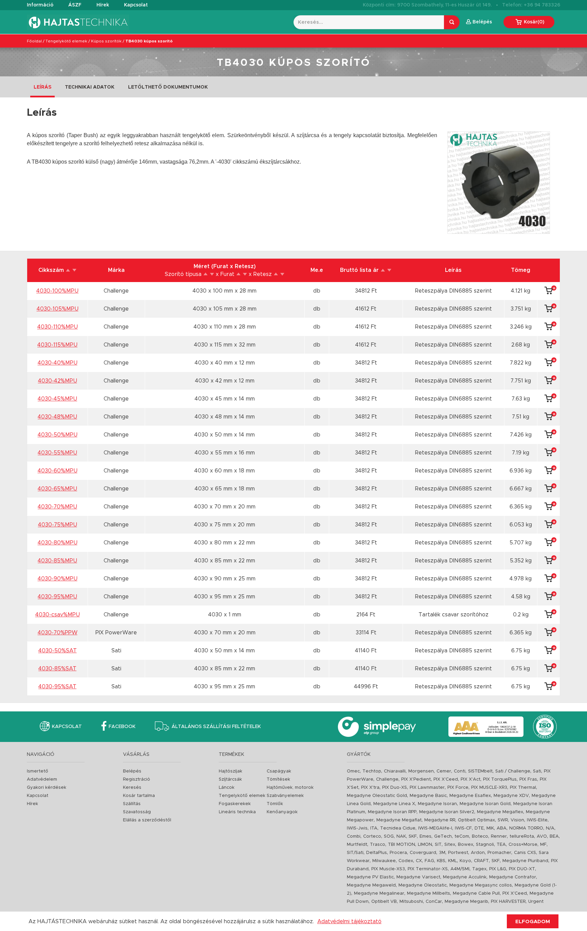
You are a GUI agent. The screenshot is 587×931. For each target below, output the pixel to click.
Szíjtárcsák (230, 779)
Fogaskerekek (235, 804)
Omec (353, 771)
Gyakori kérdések (46, 787)
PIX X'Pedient (416, 779)
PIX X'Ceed (445, 779)
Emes (425, 836)
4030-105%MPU (57, 309)
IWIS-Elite (537, 820)
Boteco (480, 836)
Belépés (132, 771)
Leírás (42, 87)
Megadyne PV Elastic (370, 877)
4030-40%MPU (57, 363)
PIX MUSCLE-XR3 (489, 787)
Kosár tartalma (139, 796)
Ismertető (37, 771)
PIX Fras (528, 779)
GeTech (443, 836)
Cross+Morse (523, 844)
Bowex (465, 844)
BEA (554, 836)
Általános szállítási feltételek (216, 726)
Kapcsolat (136, 5)
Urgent (536, 901)
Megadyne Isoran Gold (485, 804)
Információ (40, 5)
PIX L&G (497, 869)
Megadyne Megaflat (399, 820)
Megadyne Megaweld (371, 885)
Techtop (371, 771)
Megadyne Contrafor (512, 877)
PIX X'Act (470, 779)
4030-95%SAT (57, 686)
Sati (537, 771)
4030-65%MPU (57, 488)
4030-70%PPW (57, 632)
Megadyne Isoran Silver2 (446, 812)
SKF (413, 836)
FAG (429, 861)
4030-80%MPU (57, 542)
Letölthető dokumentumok (168, 87)
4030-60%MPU (57, 470)
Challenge (387, 779)
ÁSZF (75, 5)
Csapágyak (279, 771)
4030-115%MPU (57, 345)
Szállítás (132, 804)
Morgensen (421, 771)
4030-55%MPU (57, 452)
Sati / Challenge (512, 771)
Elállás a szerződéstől (147, 820)
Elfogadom (532, 921)
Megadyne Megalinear (379, 893)
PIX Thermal (523, 787)
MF (543, 844)
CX (419, 861)
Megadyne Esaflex (470, 796)
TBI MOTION (401, 844)
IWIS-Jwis (357, 828)
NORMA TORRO (526, 828)
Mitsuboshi (411, 901)
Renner (499, 836)
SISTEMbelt (480, 771)
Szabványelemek (285, 796)
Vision (517, 820)
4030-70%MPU (57, 506)
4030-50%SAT (57, 650)
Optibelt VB (384, 901)
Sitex (449, 844)
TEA (501, 844)
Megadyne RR (439, 820)
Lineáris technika (237, 812)
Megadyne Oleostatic (422, 885)
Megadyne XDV (511, 796)
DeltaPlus (376, 853)
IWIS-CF (463, 828)
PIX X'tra (370, 787)
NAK (401, 836)
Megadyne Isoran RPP (392, 812)
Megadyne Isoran (437, 804)
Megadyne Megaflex (500, 812)
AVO (542, 836)
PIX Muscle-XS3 (388, 869)
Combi (353, 836)
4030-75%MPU (57, 524)
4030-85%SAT (57, 668)
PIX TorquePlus (500, 779)
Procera (398, 853)
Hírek (102, 5)
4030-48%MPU (57, 417)
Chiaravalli (395, 771)
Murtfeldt (357, 844)
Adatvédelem (42, 779)
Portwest (458, 853)
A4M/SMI (459, 869)
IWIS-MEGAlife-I (435, 828)
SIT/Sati (355, 853)
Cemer (444, 771)
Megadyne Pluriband (525, 861)
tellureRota (522, 836)
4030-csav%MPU (57, 614)
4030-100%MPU (57, 291)
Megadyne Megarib (466, 901)
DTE (479, 828)
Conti (459, 771)
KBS (441, 861)
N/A (550, 828)
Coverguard (423, 853)
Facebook (122, 726)
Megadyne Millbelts (428, 893)
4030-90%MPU (57, 578)
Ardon (478, 853)
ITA (373, 828)
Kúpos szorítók (106, 41)
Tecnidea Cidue (397, 828)
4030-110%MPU (57, 327)
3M (442, 853)
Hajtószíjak (230, 771)
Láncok (226, 787)
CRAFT (481, 861)
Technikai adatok (89, 87)
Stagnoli (485, 844)
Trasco (377, 844)
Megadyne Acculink (464, 877)
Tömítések (278, 779)
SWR (503, 820)
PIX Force (457, 787)
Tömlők (275, 804)
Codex (405, 861)
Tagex (479, 869)
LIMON (425, 844)
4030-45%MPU (57, 399)
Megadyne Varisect (418, 877)
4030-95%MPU (57, 596)
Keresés (132, 787)
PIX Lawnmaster (427, 787)
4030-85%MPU (57, 560)
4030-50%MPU (57, 434)
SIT (438, 844)
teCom (462, 836)
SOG (389, 836)
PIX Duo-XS (394, 787)
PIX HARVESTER (508, 901)
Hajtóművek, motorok (290, 787)
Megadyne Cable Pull (476, 893)
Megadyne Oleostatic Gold (377, 796)
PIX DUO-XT (522, 869)
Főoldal (34, 41)
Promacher (499, 853)
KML (452, 861)
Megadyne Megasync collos (480, 885)
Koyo (465, 861)
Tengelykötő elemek (66, 41)
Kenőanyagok (282, 812)
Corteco (372, 836)
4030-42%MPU (57, 381)
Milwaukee (384, 861)
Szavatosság (137, 812)
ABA (501, 828)
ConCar (434, 901)
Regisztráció (136, 779)
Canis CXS (525, 853)
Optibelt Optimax (476, 820)
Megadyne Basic (428, 796)
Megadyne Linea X (394, 804)
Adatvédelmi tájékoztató (349, 921)
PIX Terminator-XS (428, 869)
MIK (490, 828)
